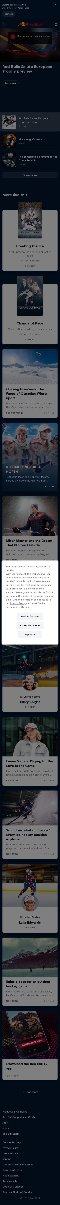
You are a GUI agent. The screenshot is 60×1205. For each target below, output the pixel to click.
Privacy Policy (18, 603)
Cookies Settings (30, 616)
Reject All (30, 634)
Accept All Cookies (30, 625)
